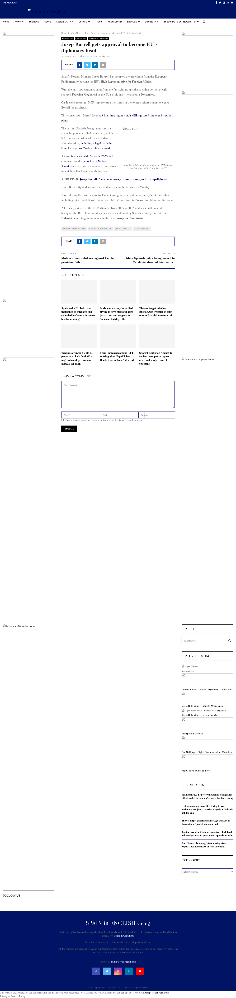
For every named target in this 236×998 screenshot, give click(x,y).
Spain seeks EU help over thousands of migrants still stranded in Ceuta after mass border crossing (207, 796)
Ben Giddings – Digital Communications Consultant (207, 752)
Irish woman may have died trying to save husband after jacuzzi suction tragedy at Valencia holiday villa (207, 809)
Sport (47, 21)
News (18, 21)
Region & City (63, 21)
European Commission (74, 228)
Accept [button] (147, 992)
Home (6, 21)
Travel (98, 21)
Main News (104, 38)
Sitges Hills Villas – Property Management (202, 705)
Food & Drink (115, 21)
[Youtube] (232, 2)
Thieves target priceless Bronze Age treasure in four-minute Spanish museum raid (156, 312)
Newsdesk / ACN (71, 56)
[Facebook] (216, 2)
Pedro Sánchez (141, 228)
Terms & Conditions (124, 935)
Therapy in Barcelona (192, 733)
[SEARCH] (229, 640)
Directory (150, 21)
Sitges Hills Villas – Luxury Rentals (199, 715)
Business (34, 21)
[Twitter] (220, 2)
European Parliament (100, 228)
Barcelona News (67, 38)
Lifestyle (132, 21)
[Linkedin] (228, 2)
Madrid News (93, 38)
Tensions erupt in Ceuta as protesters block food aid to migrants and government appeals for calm (207, 833)
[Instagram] (224, 2)
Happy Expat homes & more (196, 770)
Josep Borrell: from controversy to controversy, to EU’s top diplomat (124, 179)
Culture (83, 21)
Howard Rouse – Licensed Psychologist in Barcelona (207, 689)
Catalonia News (80, 38)
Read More (164, 992)
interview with (89, 156)
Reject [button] (155, 992)
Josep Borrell (122, 228)
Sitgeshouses (188, 670)
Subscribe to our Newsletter (180, 21)
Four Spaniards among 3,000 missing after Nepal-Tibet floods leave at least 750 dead (117, 356)
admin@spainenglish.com (123, 961)
